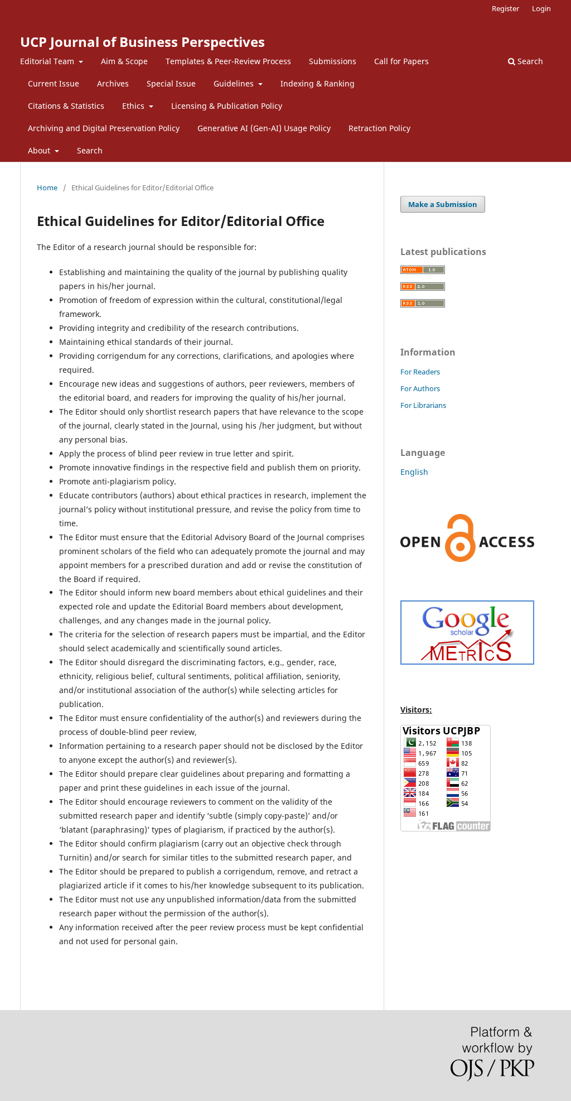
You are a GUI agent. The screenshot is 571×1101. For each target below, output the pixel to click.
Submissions (332, 61)
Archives (113, 83)
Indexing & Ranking (317, 83)
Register (505, 8)
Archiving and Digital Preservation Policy (104, 128)
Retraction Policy (379, 128)
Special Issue (171, 83)
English (414, 472)
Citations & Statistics (66, 105)
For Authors (420, 388)
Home (47, 187)
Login (541, 8)
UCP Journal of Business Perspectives (142, 41)
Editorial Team (48, 61)
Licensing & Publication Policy (226, 105)
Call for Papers (401, 61)
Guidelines (235, 83)
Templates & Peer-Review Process (228, 61)
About (40, 150)
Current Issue (53, 83)
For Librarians (423, 405)
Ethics (134, 105)
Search (90, 150)
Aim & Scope (124, 61)
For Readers (420, 372)
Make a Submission (442, 204)
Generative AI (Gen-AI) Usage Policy (264, 128)
